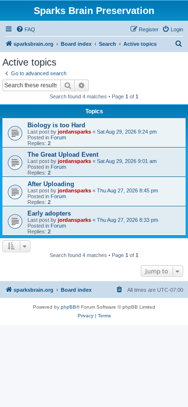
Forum (58, 137)
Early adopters (49, 213)
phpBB (68, 307)
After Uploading (50, 184)
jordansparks (74, 132)
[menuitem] (25, 29)
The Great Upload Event (62, 154)
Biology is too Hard (56, 125)
